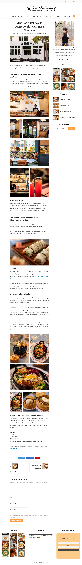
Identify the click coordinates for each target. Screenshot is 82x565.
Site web (12, 439)
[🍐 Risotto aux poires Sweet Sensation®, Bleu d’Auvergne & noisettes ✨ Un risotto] (71, 86)
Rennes (44, 33)
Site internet (13, 509)
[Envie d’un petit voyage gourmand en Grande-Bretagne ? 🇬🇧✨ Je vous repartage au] (64, 86)
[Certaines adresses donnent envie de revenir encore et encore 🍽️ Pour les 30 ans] (56, 71)
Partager (31, 457)
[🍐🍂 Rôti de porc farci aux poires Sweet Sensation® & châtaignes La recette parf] (71, 78)
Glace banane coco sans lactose (14, 470)
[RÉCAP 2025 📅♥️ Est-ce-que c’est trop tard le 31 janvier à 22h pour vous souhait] (71, 71)
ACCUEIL (14, 16)
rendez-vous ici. (13, 448)
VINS (41, 16)
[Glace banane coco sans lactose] (15, 466)
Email (68, 545)
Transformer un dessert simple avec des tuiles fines (67, 104)
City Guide (40, 33)
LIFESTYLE (46, 16)
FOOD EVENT (35, 16)
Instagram (17, 439)
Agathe (18, 33)
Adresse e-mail (13, 503)
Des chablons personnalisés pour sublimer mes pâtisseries (36, 466)
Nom (11, 497)
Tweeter (22, 457)
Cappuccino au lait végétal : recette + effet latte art (66, 98)
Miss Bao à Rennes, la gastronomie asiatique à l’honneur (67, 116)
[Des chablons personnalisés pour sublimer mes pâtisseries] (45, 466)
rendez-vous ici (68, 55)
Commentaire (13, 486)
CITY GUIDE (26, 16)
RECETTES (20, 16)
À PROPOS (52, 16)
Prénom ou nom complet (68, 541)
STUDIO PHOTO (66, 16)
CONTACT (59, 16)
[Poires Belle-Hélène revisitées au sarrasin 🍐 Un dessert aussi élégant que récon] (64, 78)
